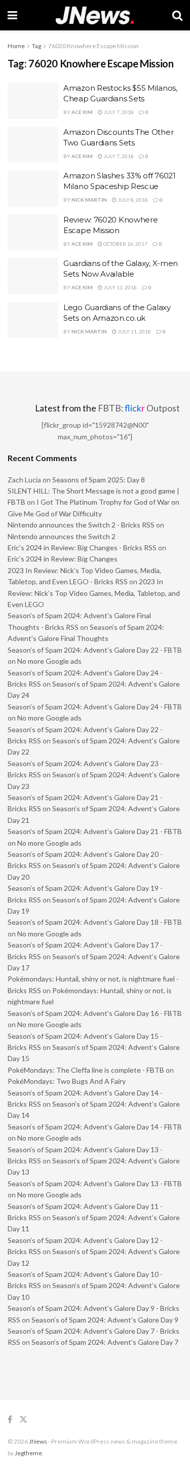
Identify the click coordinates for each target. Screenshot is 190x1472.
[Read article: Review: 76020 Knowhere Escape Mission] (33, 232)
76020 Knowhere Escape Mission (93, 46)
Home (16, 46)
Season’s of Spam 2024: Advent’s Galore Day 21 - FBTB (95, 831)
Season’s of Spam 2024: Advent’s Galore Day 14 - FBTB (95, 1126)
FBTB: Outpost (139, 408)
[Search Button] (177, 15)
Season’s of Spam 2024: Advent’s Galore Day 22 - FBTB (95, 650)
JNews (38, 1441)
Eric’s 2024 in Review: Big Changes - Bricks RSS (82, 547)
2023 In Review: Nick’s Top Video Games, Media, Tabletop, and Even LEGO (94, 593)
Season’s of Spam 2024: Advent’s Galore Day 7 (104, 1342)
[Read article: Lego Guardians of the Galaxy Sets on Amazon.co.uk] (33, 320)
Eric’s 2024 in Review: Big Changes (63, 558)
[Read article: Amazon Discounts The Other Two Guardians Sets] (33, 145)
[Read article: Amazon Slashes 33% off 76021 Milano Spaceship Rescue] (33, 188)
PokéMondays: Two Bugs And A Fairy (67, 1081)
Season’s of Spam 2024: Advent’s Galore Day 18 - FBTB (95, 922)
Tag (36, 46)
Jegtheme (28, 1453)
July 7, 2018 (118, 112)
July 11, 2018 (119, 287)
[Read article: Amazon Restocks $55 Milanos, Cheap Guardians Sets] (33, 101)
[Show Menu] (12, 15)
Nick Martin (89, 200)
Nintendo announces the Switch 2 (62, 536)
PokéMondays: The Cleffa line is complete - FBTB (86, 1070)
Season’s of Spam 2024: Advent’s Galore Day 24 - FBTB (95, 706)
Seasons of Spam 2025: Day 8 (98, 479)
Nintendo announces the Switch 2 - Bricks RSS (81, 524)
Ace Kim (82, 112)
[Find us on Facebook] (10, 1419)
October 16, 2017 (124, 244)
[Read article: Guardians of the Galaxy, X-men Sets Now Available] (33, 276)
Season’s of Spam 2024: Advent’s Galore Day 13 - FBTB (95, 1183)
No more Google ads (49, 661)
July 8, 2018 (132, 200)
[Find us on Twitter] (23, 1419)
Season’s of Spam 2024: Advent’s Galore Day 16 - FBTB (95, 1013)
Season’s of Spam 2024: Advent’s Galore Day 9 (104, 1319)
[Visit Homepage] (95, 15)
